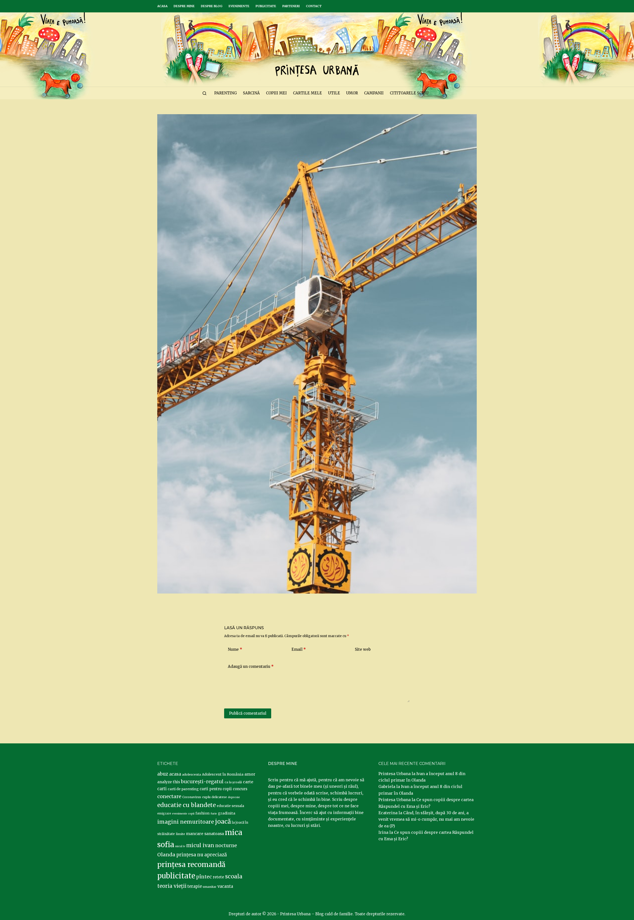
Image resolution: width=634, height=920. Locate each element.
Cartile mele (307, 93)
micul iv (180, 846)
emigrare (164, 813)
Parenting (225, 93)
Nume (235, 649)
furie (214, 813)
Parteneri (291, 6)
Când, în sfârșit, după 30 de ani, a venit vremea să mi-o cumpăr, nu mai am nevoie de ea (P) (426, 819)
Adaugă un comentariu (251, 666)
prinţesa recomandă (191, 864)
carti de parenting (183, 789)
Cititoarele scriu (409, 93)
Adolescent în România (222, 774)
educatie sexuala (230, 806)
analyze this (168, 782)
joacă (223, 821)
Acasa (162, 6)
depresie (234, 797)
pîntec (204, 877)
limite (180, 834)
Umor (352, 93)
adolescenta (191, 774)
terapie (194, 886)
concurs (240, 788)
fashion (202, 813)
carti (162, 788)
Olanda (166, 855)
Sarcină (251, 93)
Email (298, 649)
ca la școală (233, 782)
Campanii (374, 93)
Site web (363, 649)
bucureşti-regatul (202, 782)
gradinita (226, 813)
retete (218, 877)
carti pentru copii (216, 788)
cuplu (206, 797)
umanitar (209, 887)
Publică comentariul (247, 713)
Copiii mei (276, 93)
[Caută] (204, 93)
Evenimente (239, 6)
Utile (334, 93)
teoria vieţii (171, 886)
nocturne (226, 845)
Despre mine (184, 6)
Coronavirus (191, 797)
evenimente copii (183, 813)
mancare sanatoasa (205, 833)
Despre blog (211, 6)
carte (248, 781)
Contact (314, 6)
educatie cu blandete (186, 805)
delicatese (219, 797)
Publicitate (266, 6)
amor (249, 774)
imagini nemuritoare (185, 821)
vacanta (225, 886)
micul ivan (200, 845)
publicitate (176, 875)
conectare (169, 796)
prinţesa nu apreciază (201, 855)
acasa (175, 774)
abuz (162, 774)
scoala (233, 876)
